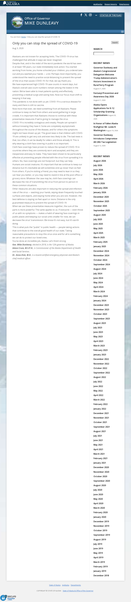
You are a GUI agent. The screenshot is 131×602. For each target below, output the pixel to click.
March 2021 (99, 453)
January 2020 (100, 517)
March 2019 (99, 562)
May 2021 (98, 444)
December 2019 (101, 521)
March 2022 (99, 399)
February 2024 (101, 296)
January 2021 (100, 462)
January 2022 (100, 408)
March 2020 (99, 507)
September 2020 (102, 480)
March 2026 (99, 183)
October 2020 (100, 476)
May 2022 (98, 390)
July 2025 (98, 219)
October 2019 (100, 530)
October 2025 (100, 206)
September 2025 (102, 210)
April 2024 (98, 287)
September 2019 (102, 534)
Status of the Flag (110, 15)
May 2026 (98, 174)
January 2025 (100, 246)
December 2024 (101, 251)
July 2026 (98, 165)
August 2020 (100, 485)
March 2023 (99, 345)
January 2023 (100, 354)
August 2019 (100, 539)
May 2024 (98, 282)
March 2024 (99, 291)
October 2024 (100, 260)
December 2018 (101, 575)
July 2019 (98, 544)
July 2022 (98, 381)
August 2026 (100, 160)
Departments (111, 4)
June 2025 (98, 223)
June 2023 (98, 332)
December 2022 (101, 359)
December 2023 (101, 305)
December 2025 (101, 196)
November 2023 (101, 309)
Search (115, 42)
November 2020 (101, 471)
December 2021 (101, 413)
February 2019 (101, 566)
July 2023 (98, 327)
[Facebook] (81, 16)
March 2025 (99, 237)
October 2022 (100, 368)
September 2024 (102, 264)
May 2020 (98, 499)
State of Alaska (17, 3)
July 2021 (98, 435)
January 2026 (100, 192)
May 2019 (98, 553)
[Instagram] (90, 16)
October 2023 (100, 314)
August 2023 (100, 323)
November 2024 (101, 255)
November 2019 (101, 526)
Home (23, 37)
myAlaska (97, 4)
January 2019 (100, 571)
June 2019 (98, 548)
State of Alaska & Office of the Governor (78, 591)
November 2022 (101, 363)
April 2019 (98, 557)
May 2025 (98, 228)
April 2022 (98, 395)
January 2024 (100, 300)
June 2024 (98, 278)
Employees (124, 4)
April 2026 (98, 178)
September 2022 (102, 372)
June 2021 (98, 440)
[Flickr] (96, 17)
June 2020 (98, 494)
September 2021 (102, 426)
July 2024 (98, 273)
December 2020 (101, 467)
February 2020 (101, 512)
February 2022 (101, 404)
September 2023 (102, 318)
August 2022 (100, 377)
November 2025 (101, 201)
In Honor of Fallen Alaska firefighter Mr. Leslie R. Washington (106, 127)
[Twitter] (86, 16)
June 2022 (98, 386)
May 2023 (98, 336)
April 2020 (98, 503)
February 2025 (101, 241)
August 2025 (100, 214)
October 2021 (100, 422)
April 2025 (98, 233)
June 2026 (98, 169)
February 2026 (101, 187)
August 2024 (100, 269)
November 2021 (101, 417)
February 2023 (101, 350)
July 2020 (98, 489)
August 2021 (100, 431)
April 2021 (98, 449)
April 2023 (98, 341)
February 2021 (101, 458)
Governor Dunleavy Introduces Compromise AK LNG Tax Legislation (105, 138)
